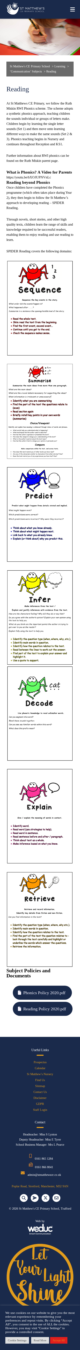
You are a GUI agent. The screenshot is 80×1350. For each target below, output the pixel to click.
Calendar (40, 1068)
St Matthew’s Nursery (40, 1074)
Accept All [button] (59, 1340)
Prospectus (40, 1062)
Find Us (40, 1080)
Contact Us (40, 1092)
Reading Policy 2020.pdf (44, 1008)
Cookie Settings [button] (17, 1340)
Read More (40, 1340)
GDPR (40, 1103)
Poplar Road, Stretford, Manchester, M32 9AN (40, 1186)
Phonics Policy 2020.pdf (44, 992)
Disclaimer (40, 1098)
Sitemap (40, 1086)
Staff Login (40, 1109)
